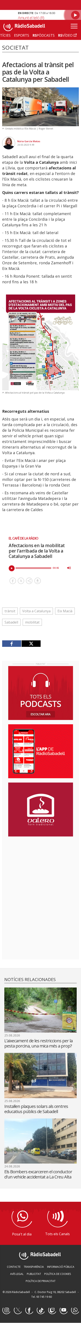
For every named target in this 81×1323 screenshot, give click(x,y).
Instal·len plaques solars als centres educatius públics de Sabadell (36, 1108)
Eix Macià (64, 611)
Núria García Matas (28, 141)
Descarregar (37, 581)
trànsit (10, 611)
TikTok (40, 1310)
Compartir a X (21, 581)
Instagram (6, 1310)
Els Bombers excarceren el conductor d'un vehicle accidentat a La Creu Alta (38, 1174)
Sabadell (11, 622)
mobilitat (32, 622)
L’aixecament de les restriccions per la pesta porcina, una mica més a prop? (38, 1043)
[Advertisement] (40, 868)
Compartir (29, 581)
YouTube (63, 1310)
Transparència (34, 1267)
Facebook (29, 1310)
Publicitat (34, 1274)
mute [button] (69, 568)
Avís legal (17, 1274)
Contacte (14, 1267)
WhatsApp (74, 1310)
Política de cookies (57, 1274)
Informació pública (60, 1267)
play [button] (12, 568)
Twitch (52, 1310)
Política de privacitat (41, 1281)
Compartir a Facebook (13, 581)
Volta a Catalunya (36, 611)
